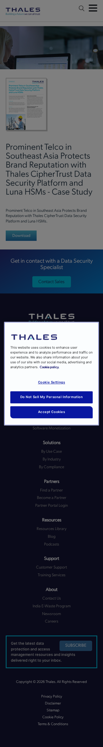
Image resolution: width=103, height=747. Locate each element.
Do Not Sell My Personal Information (51, 397)
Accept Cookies (51, 412)
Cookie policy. (49, 367)
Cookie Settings (51, 382)
